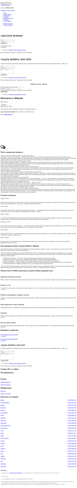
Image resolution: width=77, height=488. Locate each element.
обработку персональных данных (17, 50)
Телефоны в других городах (8, 10)
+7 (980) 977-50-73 (71, 433)
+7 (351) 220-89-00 (71, 463)
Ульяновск (3, 458)
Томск (2, 451)
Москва (3, 400)
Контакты (6, 19)
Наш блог (4, 470)
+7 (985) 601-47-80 (71, 453)
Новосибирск (4, 428)
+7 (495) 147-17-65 (8, 114)
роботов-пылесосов (6, 384)
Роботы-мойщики (8, 25)
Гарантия (6, 17)
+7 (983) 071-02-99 (71, 458)
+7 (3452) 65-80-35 (71, 456)
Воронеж (3, 410)
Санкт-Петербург (5, 402)
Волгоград (3, 407)
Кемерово (3, 418)
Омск (2, 430)
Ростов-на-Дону (5, 438)
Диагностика (7, 15)
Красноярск (4, 423)
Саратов (3, 443)
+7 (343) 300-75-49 (71, 412)
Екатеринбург (4, 412)
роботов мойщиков (5, 382)
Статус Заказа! (7, 21)
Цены (5, 13)
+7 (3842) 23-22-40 (71, 418)
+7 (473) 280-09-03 (71, 410)
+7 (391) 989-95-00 (71, 423)
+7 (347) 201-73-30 (71, 461)
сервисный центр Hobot (15, 473)
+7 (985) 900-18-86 (71, 443)
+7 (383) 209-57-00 (71, 428)
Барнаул (3, 405)
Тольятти (3, 448)
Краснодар (3, 420)
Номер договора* (5, 87)
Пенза (2, 433)
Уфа (2, 461)
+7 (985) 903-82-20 (71, 448)
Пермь (2, 435)
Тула (2, 453)
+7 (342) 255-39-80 (71, 435)
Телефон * (3, 88)
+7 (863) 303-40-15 (71, 438)
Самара (2, 440)
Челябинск (3, 463)
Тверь (2, 446)
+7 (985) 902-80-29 (71, 446)
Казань (2, 415)
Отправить (4, 91)
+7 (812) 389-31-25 (71, 402)
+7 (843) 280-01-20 (71, 415)
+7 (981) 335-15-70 (71, 466)
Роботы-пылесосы (8, 23)
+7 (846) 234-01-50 (71, 440)
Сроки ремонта (7, 14)
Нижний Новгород (5, 425)
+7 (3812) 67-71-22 (71, 430)
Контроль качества (8, 18)
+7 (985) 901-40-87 (71, 407)
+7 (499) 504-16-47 (5, 5)
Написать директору (6, 393)
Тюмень (3, 456)
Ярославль (3, 466)
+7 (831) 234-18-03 (71, 425)
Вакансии (3, 391)
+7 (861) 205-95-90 (71, 420)
